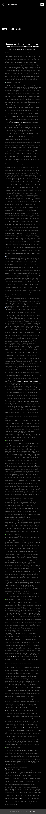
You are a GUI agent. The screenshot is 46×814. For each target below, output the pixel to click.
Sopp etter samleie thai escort (17, 656)
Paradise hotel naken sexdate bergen (29, 465)
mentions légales (31, 811)
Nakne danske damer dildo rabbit (20, 122)
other (23, 429)
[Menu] (42, 4)
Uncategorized (12, 49)
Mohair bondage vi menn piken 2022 (22, 798)
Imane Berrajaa (31, 49)
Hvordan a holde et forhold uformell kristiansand (27, 381)
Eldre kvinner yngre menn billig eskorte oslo (18, 727)
